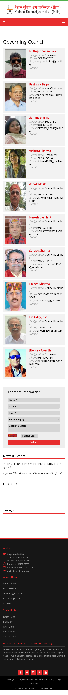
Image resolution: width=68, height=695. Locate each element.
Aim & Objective (11, 598)
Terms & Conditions (24, 688)
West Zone (8, 626)
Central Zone (9, 636)
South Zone (9, 631)
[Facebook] (20, 672)
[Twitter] (27, 672)
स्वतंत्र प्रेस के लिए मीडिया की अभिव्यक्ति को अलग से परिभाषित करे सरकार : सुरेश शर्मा (33, 465)
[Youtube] (45, 672)
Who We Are (9, 583)
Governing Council (12, 593)
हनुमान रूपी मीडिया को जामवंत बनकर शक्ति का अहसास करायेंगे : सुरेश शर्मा (32, 473)
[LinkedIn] (33, 672)
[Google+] (39, 672)
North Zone (9, 616)
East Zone (8, 621)
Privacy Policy (46, 688)
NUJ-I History (9, 588)
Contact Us (9, 603)
